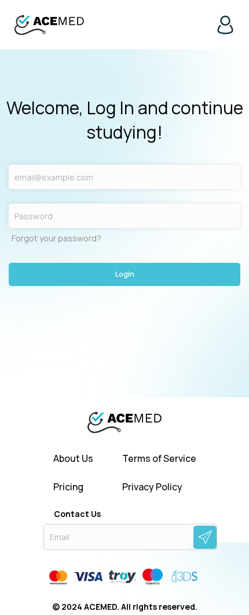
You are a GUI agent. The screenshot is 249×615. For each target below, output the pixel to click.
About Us (73, 458)
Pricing (68, 487)
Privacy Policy (152, 487)
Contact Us (77, 514)
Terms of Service (159, 458)
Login (124, 274)
